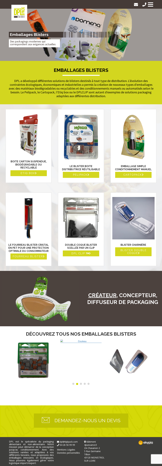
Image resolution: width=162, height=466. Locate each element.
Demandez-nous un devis (87, 420)
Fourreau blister (28, 256)
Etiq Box (28, 173)
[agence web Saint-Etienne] (130, 442)
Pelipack (80, 174)
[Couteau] (81, 341)
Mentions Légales (66, 449)
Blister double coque (133, 251)
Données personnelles (68, 452)
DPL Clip (78, 253)
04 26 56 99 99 (145, 4)
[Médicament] (128, 360)
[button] (150, 4)
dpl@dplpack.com (136, 4)
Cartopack (132, 174)
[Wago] (33, 360)
